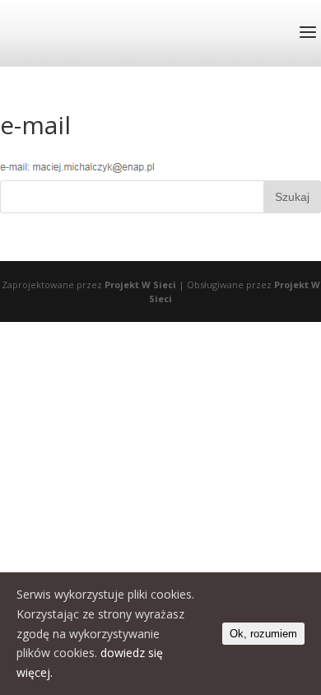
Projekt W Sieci (140, 284)
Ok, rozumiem (263, 633)
